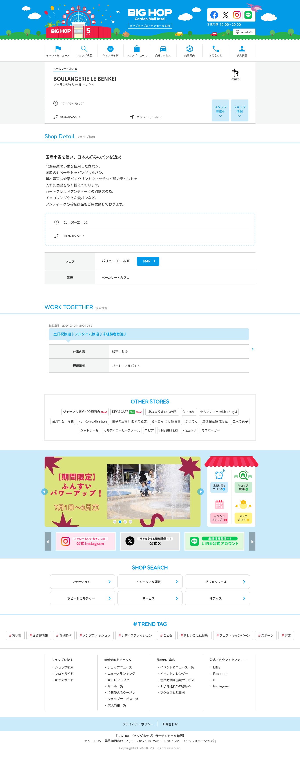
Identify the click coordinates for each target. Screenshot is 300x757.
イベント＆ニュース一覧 (177, 667)
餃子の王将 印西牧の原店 (129, 421)
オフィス (216, 598)
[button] (114, 522)
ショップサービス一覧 (123, 698)
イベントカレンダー (219, 511)
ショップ (239, 109)
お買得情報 (40, 635)
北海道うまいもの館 (163, 411)
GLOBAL (247, 32)
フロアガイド (64, 673)
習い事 (16, 635)
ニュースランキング (121, 673)
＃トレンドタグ (118, 680)
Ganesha (189, 411)
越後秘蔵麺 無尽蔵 (215, 421)
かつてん (191, 421)
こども (167, 635)
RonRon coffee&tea (92, 421)
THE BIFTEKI (168, 430)
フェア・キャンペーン (234, 635)
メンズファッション (96, 635)
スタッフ (220, 109)
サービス (148, 598)
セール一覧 (115, 686)
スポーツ (267, 635)
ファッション (81, 581)
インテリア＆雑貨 (148, 581)
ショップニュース (120, 667)
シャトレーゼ (89, 430)
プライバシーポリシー (138, 724)
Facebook (220, 673)
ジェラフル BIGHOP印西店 (85, 411)
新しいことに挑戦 (196, 635)
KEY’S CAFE (127, 411)
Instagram (221, 686)
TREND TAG (152, 624)
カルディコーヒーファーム (121, 430)
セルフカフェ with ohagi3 (218, 411)
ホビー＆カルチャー (81, 598)
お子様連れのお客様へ (175, 686)
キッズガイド (242, 511)
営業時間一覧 (219, 481)
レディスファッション (136, 635)
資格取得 (65, 635)
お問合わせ (170, 724)
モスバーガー (210, 430)
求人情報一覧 (117, 705)
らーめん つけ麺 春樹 (166, 421)
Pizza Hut (190, 430)
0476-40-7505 (149, 740)
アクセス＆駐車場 (172, 692)
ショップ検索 (242, 481)
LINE (216, 667)
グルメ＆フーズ (215, 581)
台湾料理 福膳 (63, 421)
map (146, 261)
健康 (288, 635)
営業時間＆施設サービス (177, 680)
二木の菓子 (240, 421)
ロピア (149, 430)
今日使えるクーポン (121, 692)
